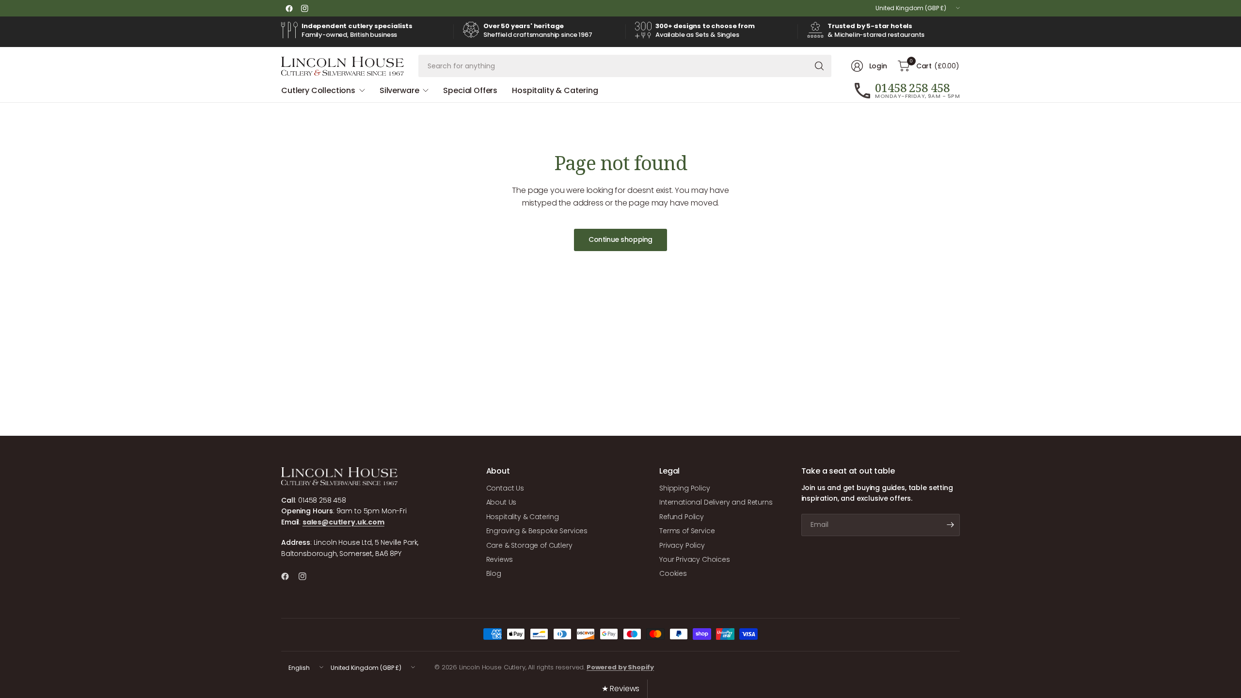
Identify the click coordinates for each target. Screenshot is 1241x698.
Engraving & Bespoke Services (537, 531)
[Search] (819, 66)
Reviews (499, 559)
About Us (501, 502)
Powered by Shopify (620, 667)
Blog (493, 573)
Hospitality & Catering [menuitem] (555, 90)
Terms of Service (687, 531)
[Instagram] (304, 8)
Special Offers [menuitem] (470, 90)
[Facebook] (289, 8)
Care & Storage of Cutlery (529, 545)
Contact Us (505, 488)
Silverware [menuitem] (399, 90)
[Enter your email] (950, 525)
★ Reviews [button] (621, 688)
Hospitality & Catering (522, 517)
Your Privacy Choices (694, 559)
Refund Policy (681, 517)
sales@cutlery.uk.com (343, 522)
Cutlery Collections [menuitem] (318, 90)
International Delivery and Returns (716, 502)
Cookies (673, 573)
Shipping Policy (684, 488)
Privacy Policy (682, 545)
